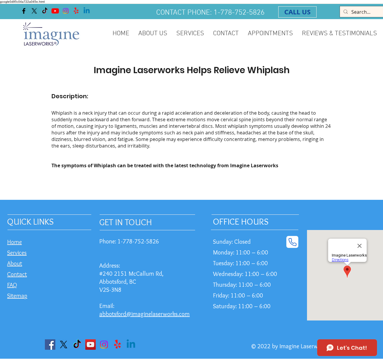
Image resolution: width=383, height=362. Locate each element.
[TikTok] (44, 11)
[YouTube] (55, 11)
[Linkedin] (86, 11)
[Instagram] (65, 11)
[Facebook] (24, 11)
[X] (34, 11)
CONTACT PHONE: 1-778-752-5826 (210, 12)
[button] (190, 35)
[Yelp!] (76, 11)
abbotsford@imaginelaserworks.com (144, 313)
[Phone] (292, 242)
